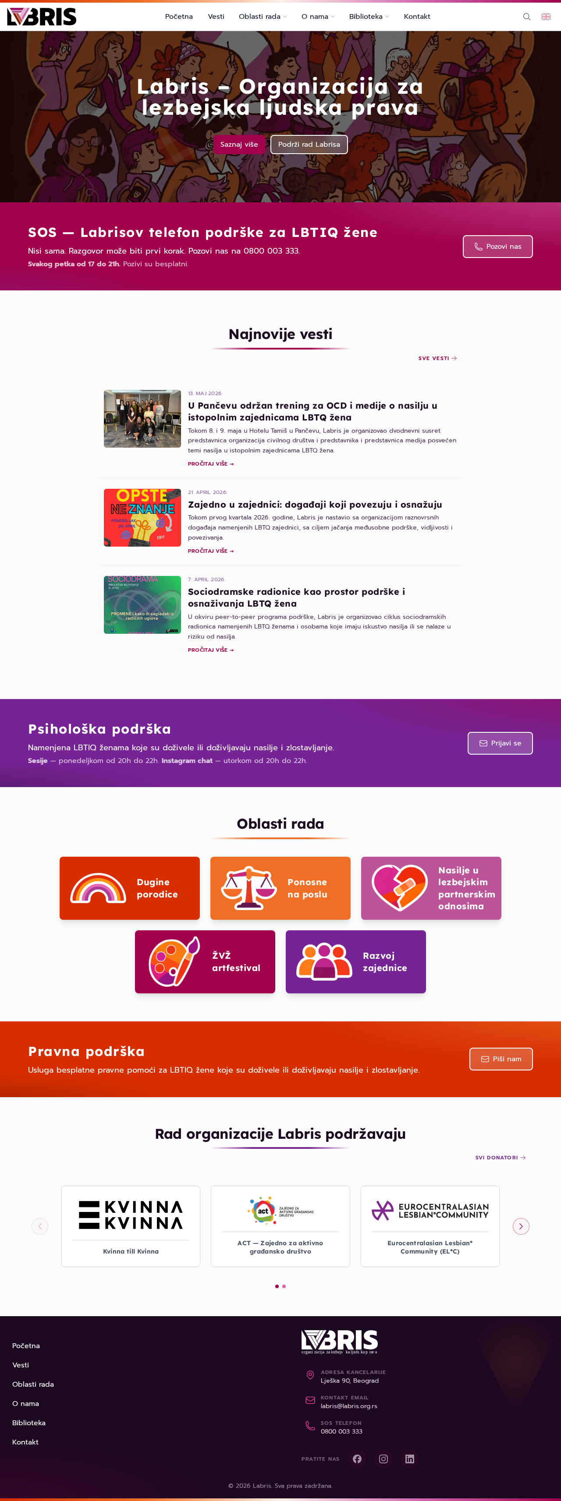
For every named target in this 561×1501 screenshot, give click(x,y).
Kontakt (417, 16)
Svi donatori (497, 1157)
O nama (25, 1404)
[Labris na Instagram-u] (383, 1459)
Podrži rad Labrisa (309, 144)
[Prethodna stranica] (40, 1226)
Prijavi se (506, 743)
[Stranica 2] (284, 1286)
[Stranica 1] (277, 1286)
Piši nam (507, 1059)
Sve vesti (434, 358)
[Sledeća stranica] (521, 1226)
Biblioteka (29, 1423)
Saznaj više (239, 144)
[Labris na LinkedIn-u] (410, 1459)
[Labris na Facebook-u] (357, 1459)
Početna (179, 16)
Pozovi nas (504, 246)
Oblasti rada (33, 1384)
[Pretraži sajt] (527, 17)
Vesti (216, 16)
